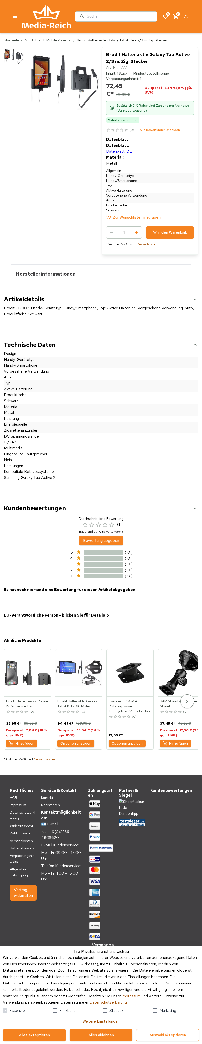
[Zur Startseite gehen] (46, 16)
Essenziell (17, 1010)
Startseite (11, 40)
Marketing (167, 1010)
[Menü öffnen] (15, 16)
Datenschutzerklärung (108, 1002)
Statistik (116, 1010)
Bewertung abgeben (101, 540)
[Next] (187, 701)
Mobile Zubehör (58, 40)
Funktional (67, 1010)
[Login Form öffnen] (186, 16)
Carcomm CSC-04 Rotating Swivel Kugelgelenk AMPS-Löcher (129, 706)
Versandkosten (147, 244)
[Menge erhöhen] (137, 232)
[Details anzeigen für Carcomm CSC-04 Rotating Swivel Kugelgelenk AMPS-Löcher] (130, 672)
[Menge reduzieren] (111, 232)
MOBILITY (33, 40)
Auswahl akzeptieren (168, 1035)
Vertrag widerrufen (23, 892)
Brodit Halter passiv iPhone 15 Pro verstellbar (27, 703)
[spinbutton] (124, 232)
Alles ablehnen (101, 1035)
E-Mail (52, 824)
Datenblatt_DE (119, 151)
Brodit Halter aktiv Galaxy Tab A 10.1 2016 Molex (77, 703)
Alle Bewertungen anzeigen (160, 130)
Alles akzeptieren (34, 1035)
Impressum (131, 996)
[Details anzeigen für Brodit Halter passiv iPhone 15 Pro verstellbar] (27, 672)
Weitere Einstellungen (101, 1021)
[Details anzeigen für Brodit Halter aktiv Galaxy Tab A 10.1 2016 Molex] (79, 672)
